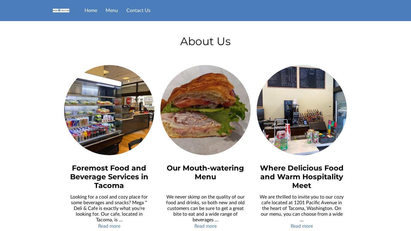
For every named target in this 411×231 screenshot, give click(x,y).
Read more (109, 226)
